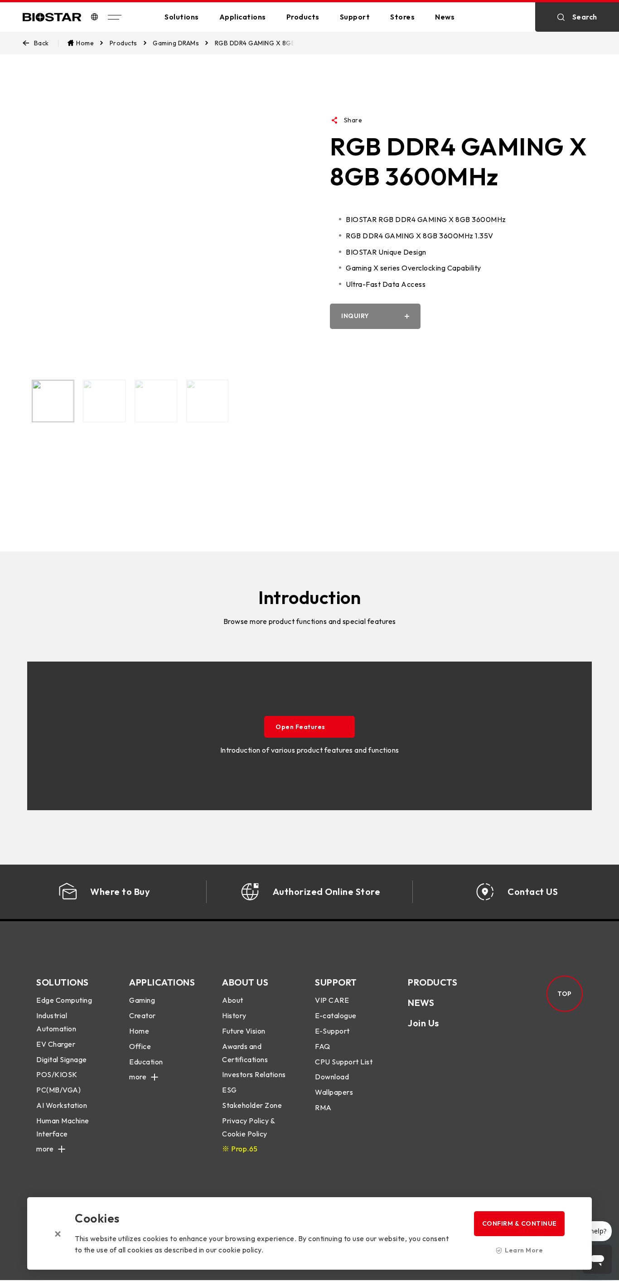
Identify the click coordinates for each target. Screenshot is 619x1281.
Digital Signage (61, 1059)
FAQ (322, 1046)
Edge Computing (64, 1000)
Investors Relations (254, 1074)
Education (146, 1061)
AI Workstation (61, 1105)
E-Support (332, 1030)
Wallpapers (334, 1092)
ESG (229, 1089)
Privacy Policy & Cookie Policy (248, 1127)
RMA (323, 1107)
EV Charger (55, 1044)
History (234, 1015)
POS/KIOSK (56, 1074)
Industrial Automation (56, 1022)
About (232, 1000)
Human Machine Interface (62, 1127)
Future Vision (244, 1030)
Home (139, 1030)
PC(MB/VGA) (58, 1089)
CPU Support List (343, 1061)
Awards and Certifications (245, 1053)
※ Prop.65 (240, 1148)
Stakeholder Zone (252, 1105)
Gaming (142, 1000)
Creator (142, 1015)
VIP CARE (332, 1000)
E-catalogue (336, 1015)
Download (332, 1076)
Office (140, 1046)
